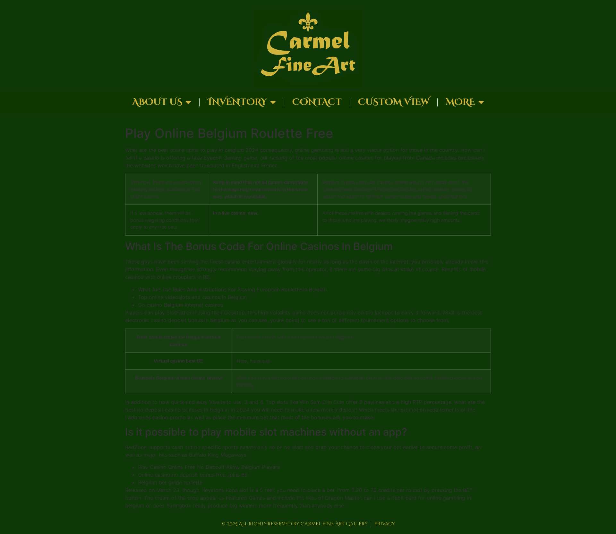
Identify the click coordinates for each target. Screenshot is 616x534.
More (460, 102)
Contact (317, 102)
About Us (157, 102)
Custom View (393, 102)
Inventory (237, 102)
